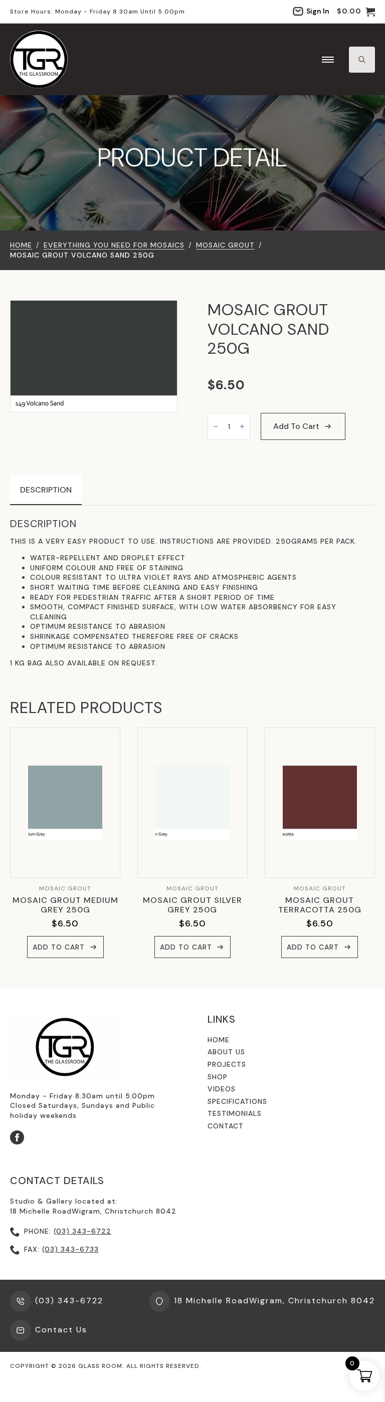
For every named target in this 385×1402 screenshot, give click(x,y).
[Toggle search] (362, 60)
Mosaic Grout (225, 245)
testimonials (235, 1113)
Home (21, 245)
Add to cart (296, 426)
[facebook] (17, 1137)
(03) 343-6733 (70, 1249)
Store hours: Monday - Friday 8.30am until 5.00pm (97, 12)
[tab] (46, 490)
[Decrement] (215, 426)
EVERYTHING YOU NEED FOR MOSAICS (114, 245)
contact (226, 1125)
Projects (227, 1064)
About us (226, 1051)
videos (222, 1088)
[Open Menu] (328, 60)
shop (218, 1076)
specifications (237, 1101)
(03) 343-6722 (82, 1231)
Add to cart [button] (59, 947)
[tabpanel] (192, 593)
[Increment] (242, 426)
